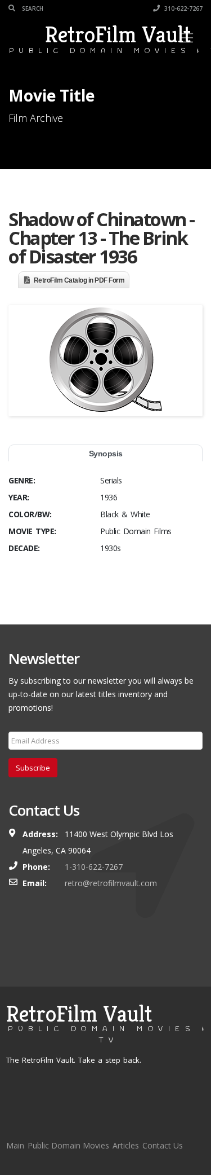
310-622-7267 (183, 8)
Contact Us (162, 1145)
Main (15, 1145)
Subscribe (33, 768)
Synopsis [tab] (106, 453)
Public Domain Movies (68, 1145)
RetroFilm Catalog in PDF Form (79, 280)
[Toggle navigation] (186, 38)
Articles (126, 1145)
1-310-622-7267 (94, 866)
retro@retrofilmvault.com (111, 883)
